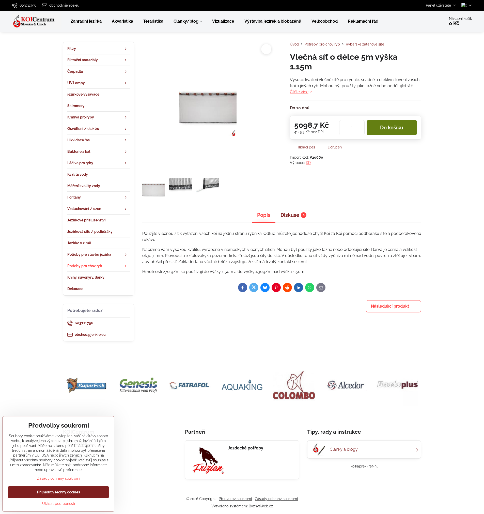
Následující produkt (390, 306)
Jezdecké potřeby (245, 448)
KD (308, 163)
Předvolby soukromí (235, 499)
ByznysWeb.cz (261, 506)
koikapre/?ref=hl (364, 466)
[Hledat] (427, 21)
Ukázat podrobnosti (58, 504)
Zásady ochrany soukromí (276, 499)
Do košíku (391, 128)
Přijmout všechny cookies (58, 492)
